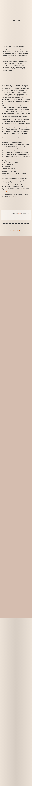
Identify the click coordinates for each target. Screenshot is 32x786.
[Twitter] (17, 3)
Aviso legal (7, 230)
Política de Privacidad (14, 230)
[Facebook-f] (15, 3)
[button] (16, 13)
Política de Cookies (23, 230)
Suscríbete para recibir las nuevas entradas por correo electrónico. (20, 215)
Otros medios (9, 191)
